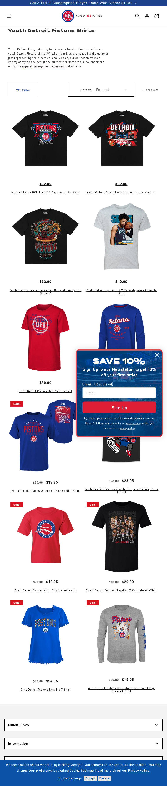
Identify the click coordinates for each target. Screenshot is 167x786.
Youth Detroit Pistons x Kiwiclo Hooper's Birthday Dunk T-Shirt (121, 491)
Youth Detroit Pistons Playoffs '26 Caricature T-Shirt (121, 590)
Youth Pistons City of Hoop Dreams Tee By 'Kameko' (121, 192)
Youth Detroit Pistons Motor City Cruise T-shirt (45, 590)
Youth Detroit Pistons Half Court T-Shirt (45, 391)
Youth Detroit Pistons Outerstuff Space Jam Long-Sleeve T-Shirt (121, 689)
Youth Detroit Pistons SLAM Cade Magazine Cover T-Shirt (121, 292)
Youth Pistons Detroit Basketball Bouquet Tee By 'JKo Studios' (45, 292)
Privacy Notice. (139, 770)
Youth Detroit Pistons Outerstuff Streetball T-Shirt (45, 490)
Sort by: (86, 89)
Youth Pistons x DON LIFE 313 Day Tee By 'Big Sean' (45, 192)
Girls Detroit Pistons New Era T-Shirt (45, 689)
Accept (90, 778)
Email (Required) (98, 384)
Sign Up (119, 407)
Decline (104, 778)
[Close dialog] (157, 355)
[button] (8, 16)
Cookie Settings (70, 778)
